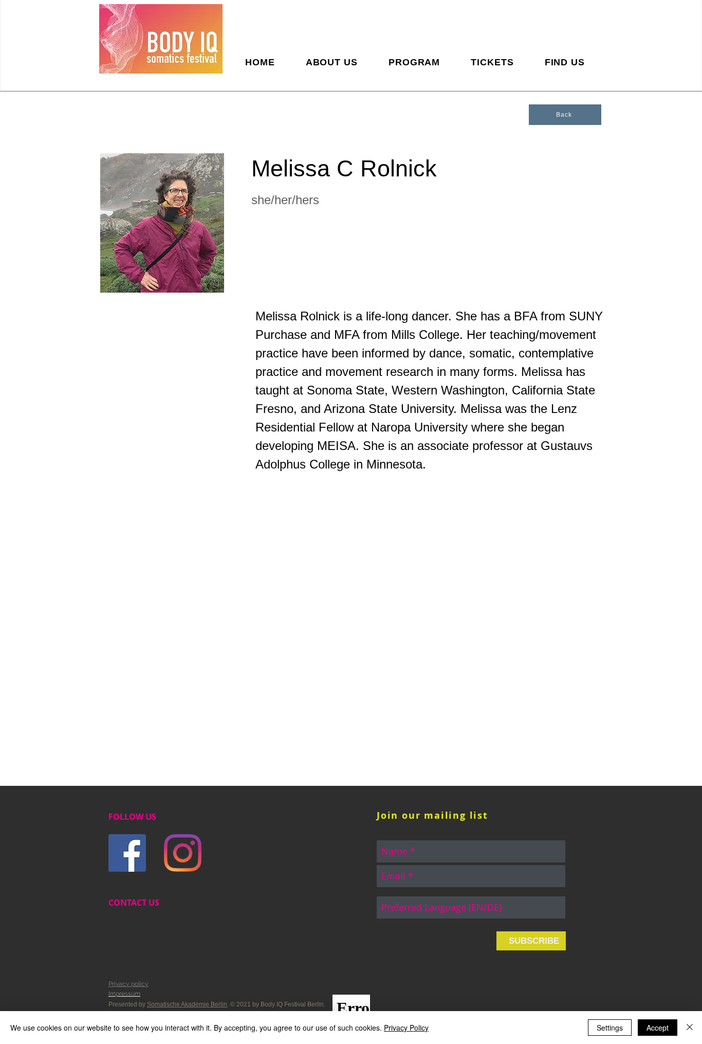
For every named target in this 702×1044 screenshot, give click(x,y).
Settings (610, 1027)
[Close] (689, 1027)
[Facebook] (127, 853)
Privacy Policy (406, 1027)
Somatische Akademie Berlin (187, 1004)
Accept (657, 1027)
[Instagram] (182, 853)
